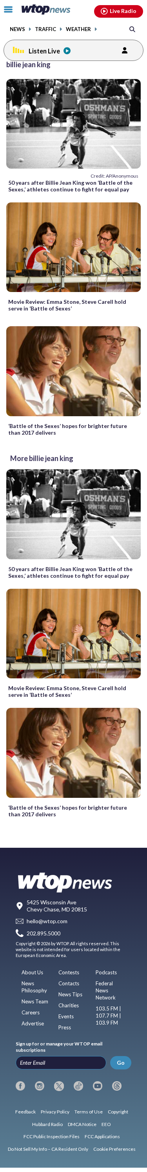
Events (66, 1016)
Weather (78, 29)
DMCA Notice (82, 1124)
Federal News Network (106, 990)
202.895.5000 (43, 933)
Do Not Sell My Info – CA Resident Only (48, 1149)
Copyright (118, 1112)
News (17, 29)
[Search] (132, 28)
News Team (35, 1001)
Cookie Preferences (114, 1149)
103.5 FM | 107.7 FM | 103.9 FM (108, 1015)
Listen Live (44, 51)
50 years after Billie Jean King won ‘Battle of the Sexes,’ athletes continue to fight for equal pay (70, 186)
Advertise (33, 1023)
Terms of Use (88, 1112)
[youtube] (97, 1086)
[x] (59, 1086)
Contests (68, 972)
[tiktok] (78, 1086)
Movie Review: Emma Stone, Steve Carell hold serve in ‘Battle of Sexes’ (67, 305)
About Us (32, 972)
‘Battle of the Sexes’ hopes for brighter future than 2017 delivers (67, 429)
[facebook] (20, 1086)
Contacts (68, 983)
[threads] (117, 1086)
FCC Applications (102, 1136)
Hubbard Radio (47, 1124)
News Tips (70, 994)
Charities (68, 1005)
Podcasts (106, 972)
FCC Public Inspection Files (52, 1136)
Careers (31, 1012)
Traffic (45, 29)
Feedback (25, 1112)
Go (121, 1062)
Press (64, 1027)
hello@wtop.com (47, 921)
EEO (106, 1124)
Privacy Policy (55, 1112)
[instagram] (39, 1086)
